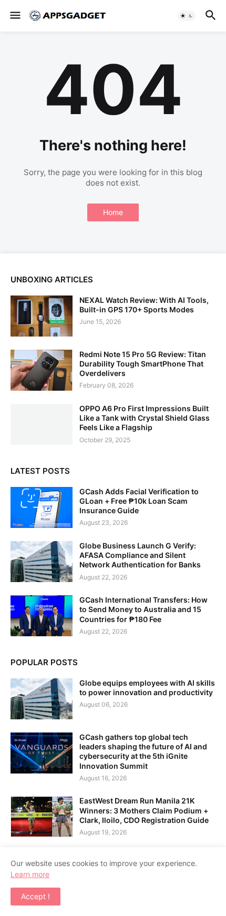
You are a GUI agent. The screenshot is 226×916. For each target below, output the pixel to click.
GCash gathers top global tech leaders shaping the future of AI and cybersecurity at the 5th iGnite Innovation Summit (143, 751)
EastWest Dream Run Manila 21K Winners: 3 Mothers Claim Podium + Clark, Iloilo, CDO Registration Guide (144, 810)
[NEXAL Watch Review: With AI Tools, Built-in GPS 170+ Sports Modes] (42, 316)
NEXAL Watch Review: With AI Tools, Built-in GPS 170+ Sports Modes (144, 305)
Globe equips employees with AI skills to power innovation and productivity (147, 687)
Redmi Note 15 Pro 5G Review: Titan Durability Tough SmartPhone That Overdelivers (142, 364)
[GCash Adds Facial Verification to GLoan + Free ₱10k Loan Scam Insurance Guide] (42, 507)
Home (113, 212)
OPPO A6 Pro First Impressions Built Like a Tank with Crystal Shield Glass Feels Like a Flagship (144, 418)
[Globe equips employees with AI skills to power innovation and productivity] (42, 698)
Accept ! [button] (35, 896)
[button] (14, 16)
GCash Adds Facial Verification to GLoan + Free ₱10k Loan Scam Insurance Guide (139, 501)
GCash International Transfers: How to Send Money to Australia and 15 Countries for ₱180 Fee (143, 609)
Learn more (30, 874)
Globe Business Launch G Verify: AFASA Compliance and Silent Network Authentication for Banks (140, 555)
